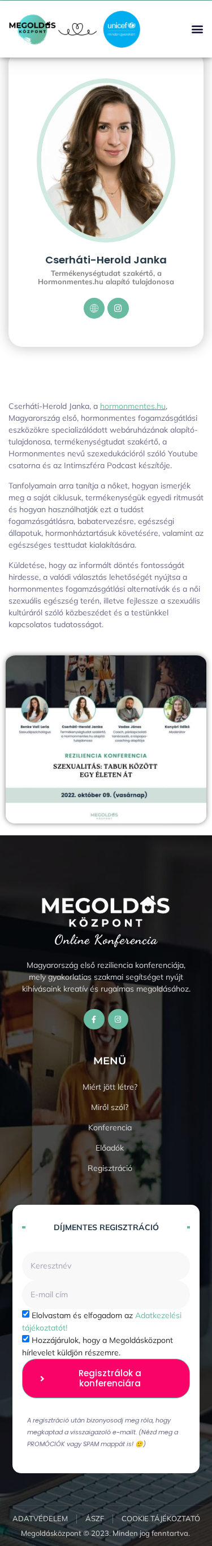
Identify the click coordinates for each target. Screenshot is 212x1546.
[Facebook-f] (94, 1019)
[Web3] (94, 308)
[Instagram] (118, 308)
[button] (197, 29)
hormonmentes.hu (133, 406)
